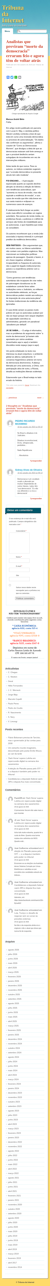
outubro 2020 (14, 1209)
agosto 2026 (13, 950)
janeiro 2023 (13, 1137)
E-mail (19, 566)
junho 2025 (13, 1012)
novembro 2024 (15, 1043)
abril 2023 (12, 1124)
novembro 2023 (15, 1097)
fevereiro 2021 (14, 1195)
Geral (27, 385)
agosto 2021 (13, 1178)
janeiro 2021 (13, 1200)
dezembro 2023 (15, 1093)
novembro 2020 (15, 1204)
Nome (19, 557)
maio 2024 (12, 1070)
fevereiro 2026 (14, 976)
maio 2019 (12, 1245)
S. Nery (11, 717)
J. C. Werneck (14, 690)
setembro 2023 (14, 1106)
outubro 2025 (14, 994)
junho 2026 (13, 959)
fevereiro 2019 (14, 1258)
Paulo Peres (13, 703)
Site (17, 575)
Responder (37, 461)
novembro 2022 (15, 1146)
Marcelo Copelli (15, 699)
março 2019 (13, 1254)
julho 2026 (12, 954)
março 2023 (13, 1128)
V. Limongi (12, 721)
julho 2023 (12, 1115)
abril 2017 (12, 1263)
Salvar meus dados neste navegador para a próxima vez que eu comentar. (28, 590)
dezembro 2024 (15, 1039)
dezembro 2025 (15, 985)
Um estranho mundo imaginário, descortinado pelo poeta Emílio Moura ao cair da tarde (25, 751)
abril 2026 (12, 967)
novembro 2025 (15, 990)
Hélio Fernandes (15, 686)
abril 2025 (12, 1021)
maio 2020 (12, 1231)
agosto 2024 (13, 1057)
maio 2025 (12, 1017)
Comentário (21, 531)
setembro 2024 (14, 1052)
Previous (11, 397)
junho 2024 (13, 1066)
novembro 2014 (15, 1267)
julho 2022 (12, 1155)
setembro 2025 (14, 999)
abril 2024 (12, 1075)
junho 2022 (13, 1160)
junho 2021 (13, 1187)
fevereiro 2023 (14, 1133)
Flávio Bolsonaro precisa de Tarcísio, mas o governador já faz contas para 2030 (24, 740)
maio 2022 (12, 1164)
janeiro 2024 (13, 1088)
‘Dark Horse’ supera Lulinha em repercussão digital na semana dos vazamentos (23, 761)
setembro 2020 (14, 1213)
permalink (9, 388)
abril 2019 (12, 1249)
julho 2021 (12, 1182)
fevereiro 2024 (14, 1084)
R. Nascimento (14, 712)
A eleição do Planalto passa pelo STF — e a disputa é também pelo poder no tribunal (25, 771)
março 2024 (13, 1079)
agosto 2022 (13, 1151)
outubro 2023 (14, 1102)
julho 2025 (12, 1008)
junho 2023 (13, 1119)
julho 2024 (12, 1061)
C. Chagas (12, 672)
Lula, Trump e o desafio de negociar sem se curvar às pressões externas (26, 916)
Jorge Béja (13, 695)
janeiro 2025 (13, 1035)
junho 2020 (13, 1227)
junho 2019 (13, 1240)
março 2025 (13, 1026)
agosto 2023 (13, 1111)
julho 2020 (12, 1222)
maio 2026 (12, 963)
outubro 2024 (14, 1048)
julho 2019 (12, 1236)
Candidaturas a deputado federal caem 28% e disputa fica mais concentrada (28, 888)
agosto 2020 (13, 1218)
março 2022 (13, 1173)
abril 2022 (12, 1169)
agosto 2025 (13, 1003)
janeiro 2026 (13, 981)
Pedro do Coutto (15, 708)
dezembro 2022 (15, 1142)
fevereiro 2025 (14, 1030)
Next (40, 397)
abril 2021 (12, 1191)
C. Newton (12, 677)
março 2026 (13, 972)
